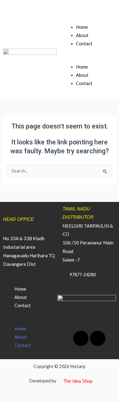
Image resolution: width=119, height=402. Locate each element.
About (82, 35)
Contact (84, 43)
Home (82, 27)
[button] (89, 58)
